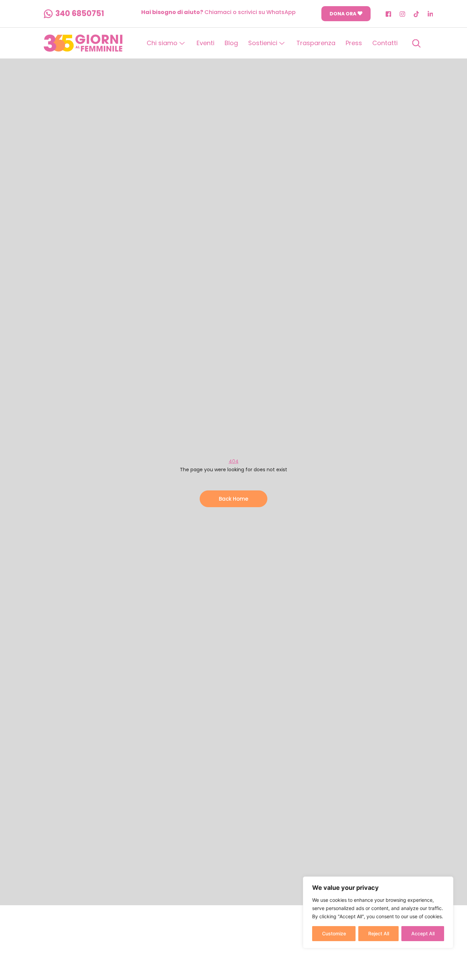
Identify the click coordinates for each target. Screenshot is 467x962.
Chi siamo (162, 43)
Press (354, 43)
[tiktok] (416, 14)
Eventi (205, 43)
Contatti (385, 43)
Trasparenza (315, 43)
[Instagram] (402, 14)
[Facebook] (388, 14)
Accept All (423, 933)
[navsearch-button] (416, 43)
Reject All (378, 933)
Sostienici (262, 43)
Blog (231, 43)
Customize (334, 933)
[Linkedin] (430, 14)
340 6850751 (79, 13)
